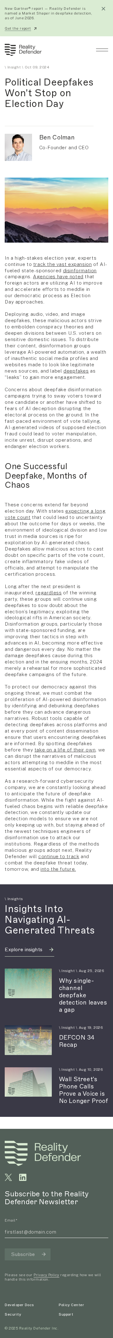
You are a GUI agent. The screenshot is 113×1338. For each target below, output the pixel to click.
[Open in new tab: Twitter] (8, 1177)
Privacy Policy (46, 1275)
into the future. (58, 869)
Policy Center (71, 1305)
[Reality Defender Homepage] (22, 50)
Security (13, 1314)
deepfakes (76, 371)
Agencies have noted (58, 276)
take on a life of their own (65, 749)
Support (66, 1314)
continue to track (58, 856)
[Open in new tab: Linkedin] (22, 1177)
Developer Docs (19, 1305)
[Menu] (102, 50)
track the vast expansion (62, 264)
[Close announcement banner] (103, 9)
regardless (48, 592)
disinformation (80, 270)
